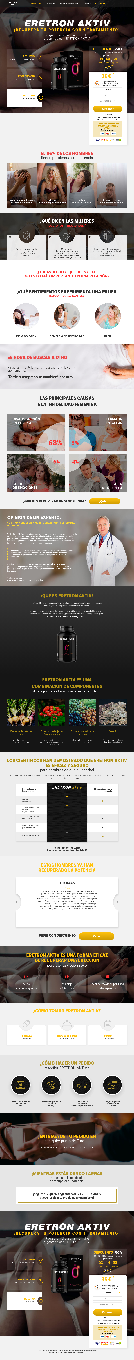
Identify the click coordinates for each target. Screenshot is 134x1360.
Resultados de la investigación (69, 3)
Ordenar (108, 109)
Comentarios (87, 3)
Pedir (102, 3)
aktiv (13, 3)
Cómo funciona (50, 3)
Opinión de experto (35, 3)
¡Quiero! (104, 501)
